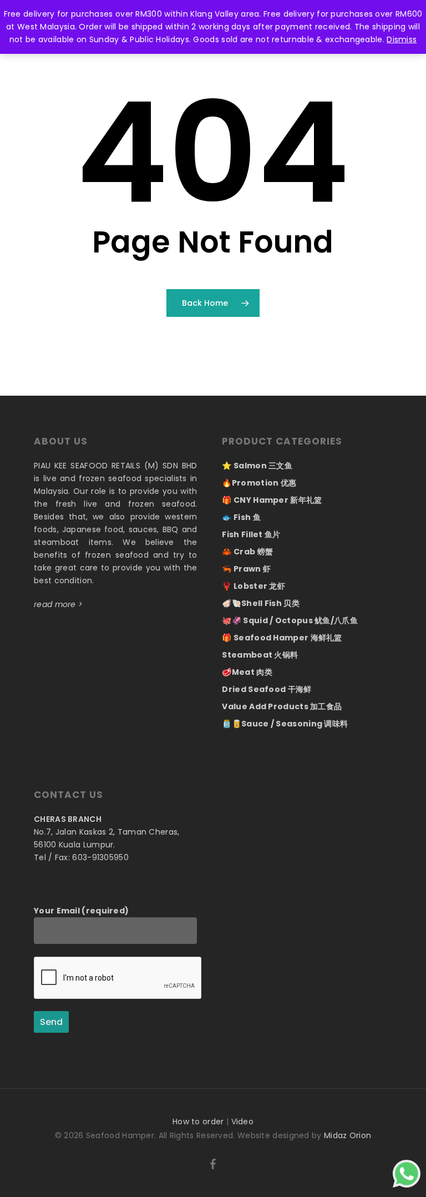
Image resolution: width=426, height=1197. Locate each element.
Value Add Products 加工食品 (282, 706)
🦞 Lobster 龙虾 (253, 586)
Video (242, 1121)
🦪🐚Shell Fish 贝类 (261, 603)
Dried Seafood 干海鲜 (266, 689)
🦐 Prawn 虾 (246, 568)
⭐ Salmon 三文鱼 (257, 465)
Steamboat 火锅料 (260, 654)
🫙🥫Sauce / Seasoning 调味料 (285, 723)
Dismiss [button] (402, 39)
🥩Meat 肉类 (247, 672)
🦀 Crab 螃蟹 (247, 551)
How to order (198, 1121)
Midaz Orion (347, 1135)
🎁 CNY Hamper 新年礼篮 (272, 500)
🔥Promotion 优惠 (259, 482)
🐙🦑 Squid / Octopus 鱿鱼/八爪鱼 (290, 620)
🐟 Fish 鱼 (241, 517)
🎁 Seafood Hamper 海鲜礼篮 (282, 637)
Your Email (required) (81, 910)
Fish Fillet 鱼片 (251, 534)
